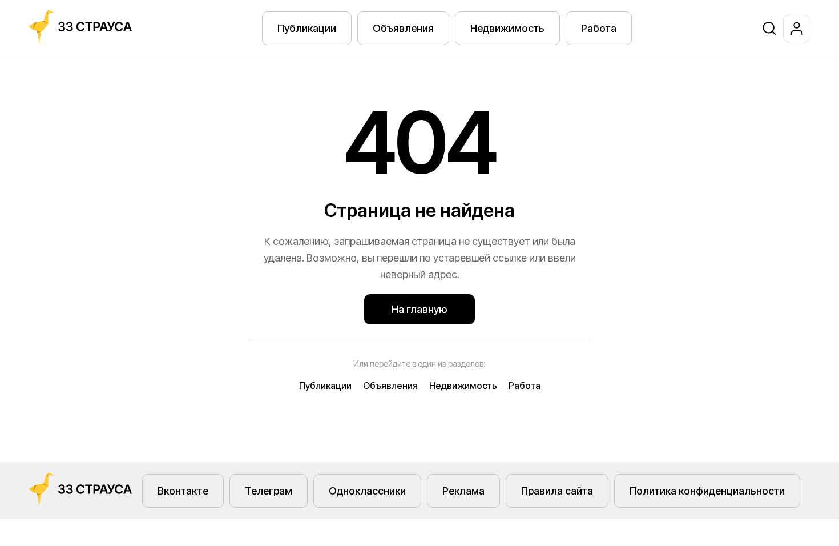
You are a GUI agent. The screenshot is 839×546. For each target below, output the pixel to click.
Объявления (403, 28)
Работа (598, 28)
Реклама (463, 491)
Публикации (306, 28)
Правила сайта (557, 491)
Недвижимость (507, 28)
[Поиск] (769, 29)
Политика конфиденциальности (707, 491)
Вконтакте (183, 491)
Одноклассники (367, 491)
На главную (419, 309)
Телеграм (268, 491)
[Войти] (796, 28)
